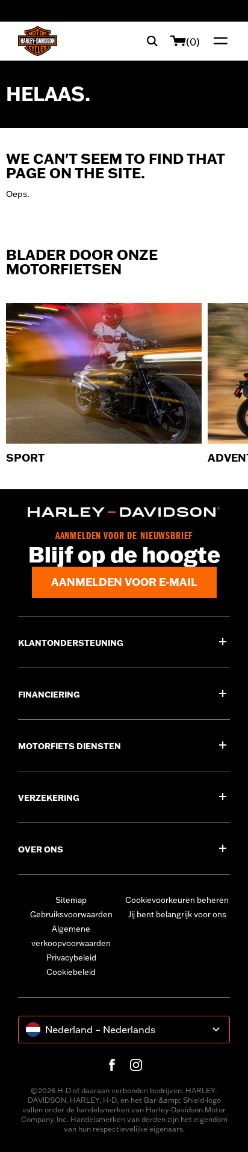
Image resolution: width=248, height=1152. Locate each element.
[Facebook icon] (112, 1065)
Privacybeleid (71, 957)
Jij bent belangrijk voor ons (177, 914)
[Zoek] (152, 41)
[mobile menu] (218, 41)
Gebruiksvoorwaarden (71, 914)
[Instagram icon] (136, 1065)
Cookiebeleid (71, 972)
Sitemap (71, 900)
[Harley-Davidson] (124, 512)
